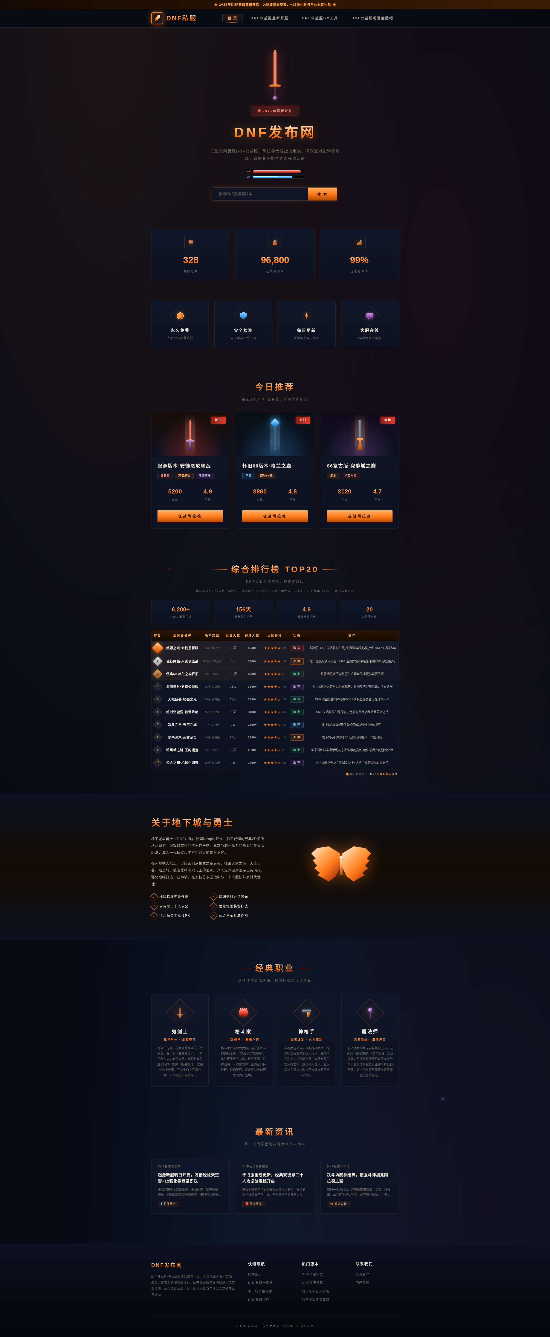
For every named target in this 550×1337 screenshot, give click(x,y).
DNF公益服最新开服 (270, 18)
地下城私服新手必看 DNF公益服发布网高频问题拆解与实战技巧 (352, 661)
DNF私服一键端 (260, 1282)
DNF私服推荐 (312, 1282)
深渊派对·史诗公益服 (182, 686)
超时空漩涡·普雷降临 (182, 712)
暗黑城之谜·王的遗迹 (182, 750)
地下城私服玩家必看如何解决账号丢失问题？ (352, 724)
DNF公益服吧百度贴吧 (372, 18)
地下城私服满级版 (315, 1291)
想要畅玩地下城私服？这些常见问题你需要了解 (352, 674)
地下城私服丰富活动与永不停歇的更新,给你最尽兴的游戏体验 (352, 750)
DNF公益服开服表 (255, 1166)
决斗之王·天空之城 (182, 724)
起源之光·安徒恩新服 (182, 648)
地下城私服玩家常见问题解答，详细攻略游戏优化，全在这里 (352, 686)
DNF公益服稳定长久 (384, 774)
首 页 (232, 18)
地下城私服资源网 (315, 1299)
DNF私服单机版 (338, 1166)
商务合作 (363, 1274)
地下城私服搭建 (260, 1291)
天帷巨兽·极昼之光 (182, 699)
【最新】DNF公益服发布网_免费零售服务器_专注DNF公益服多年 (352, 648)
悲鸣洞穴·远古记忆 (182, 737)
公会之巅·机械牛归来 (182, 762)
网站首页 (255, 1274)
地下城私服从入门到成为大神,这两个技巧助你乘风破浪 (352, 762)
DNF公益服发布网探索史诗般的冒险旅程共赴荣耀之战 (352, 712)
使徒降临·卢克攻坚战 (182, 661)
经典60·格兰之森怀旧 (182, 674)
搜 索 (322, 194)
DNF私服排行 (258, 1299)
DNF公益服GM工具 (320, 18)
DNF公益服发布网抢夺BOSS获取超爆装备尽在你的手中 (352, 699)
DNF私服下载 (312, 1274)
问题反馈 (363, 1282)
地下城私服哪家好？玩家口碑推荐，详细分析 (352, 737)
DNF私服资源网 (169, 1166)
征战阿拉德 (190, 516)
